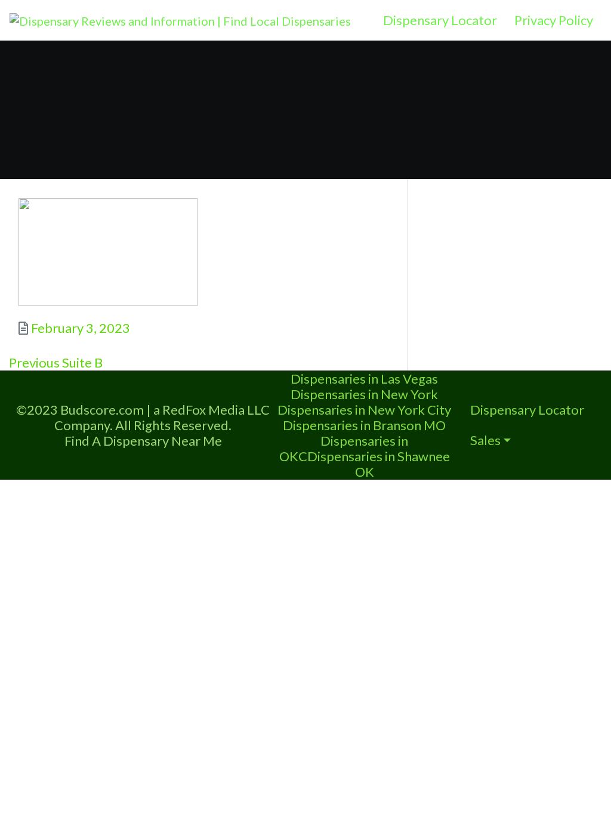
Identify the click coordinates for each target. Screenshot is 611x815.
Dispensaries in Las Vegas (364, 379)
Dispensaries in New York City (364, 410)
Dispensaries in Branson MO (364, 425)
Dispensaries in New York (364, 394)
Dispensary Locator (440, 20)
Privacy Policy (553, 20)
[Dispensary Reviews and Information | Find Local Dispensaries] (180, 19)
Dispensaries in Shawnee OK (378, 464)
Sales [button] (485, 440)
